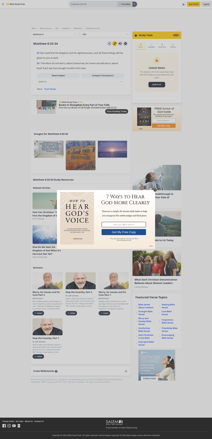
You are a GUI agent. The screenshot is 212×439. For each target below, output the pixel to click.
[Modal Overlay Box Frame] (106, 219)
